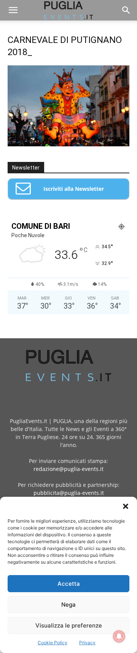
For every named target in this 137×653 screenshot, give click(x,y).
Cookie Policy (52, 642)
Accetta (68, 583)
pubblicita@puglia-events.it (68, 492)
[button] (125, 506)
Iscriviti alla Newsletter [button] (73, 188)
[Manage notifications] (119, 636)
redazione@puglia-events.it (68, 468)
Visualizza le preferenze (68, 625)
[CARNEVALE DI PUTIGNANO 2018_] (68, 144)
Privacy (87, 642)
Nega (68, 604)
